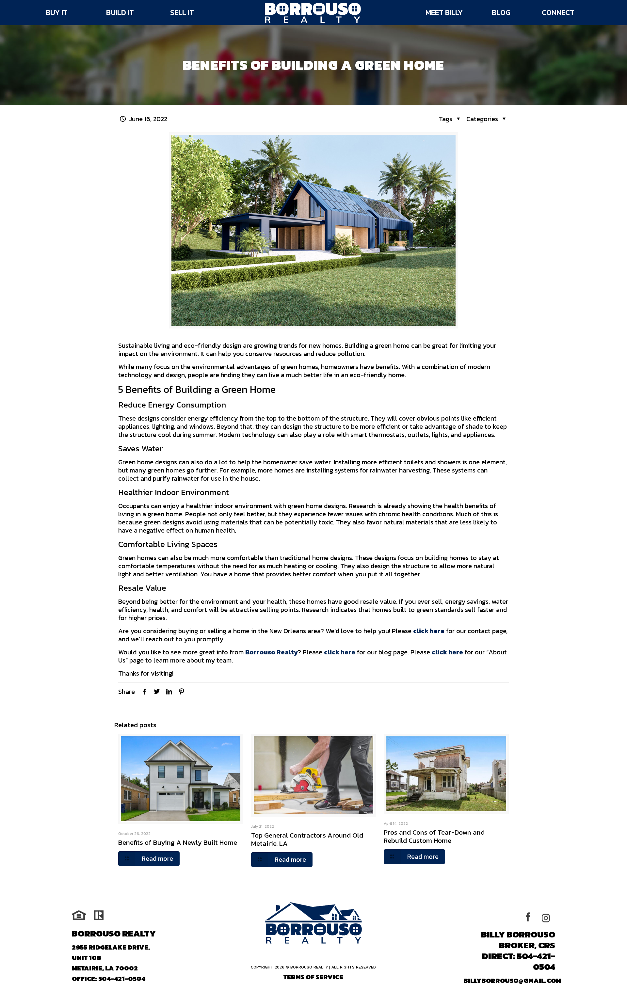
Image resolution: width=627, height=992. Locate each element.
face (532, 917)
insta (547, 917)
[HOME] (313, 13)
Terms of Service (313, 977)
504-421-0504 (121, 979)
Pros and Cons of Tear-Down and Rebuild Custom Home (434, 836)
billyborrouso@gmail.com (512, 980)
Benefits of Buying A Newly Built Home (177, 842)
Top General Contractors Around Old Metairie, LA (307, 839)
